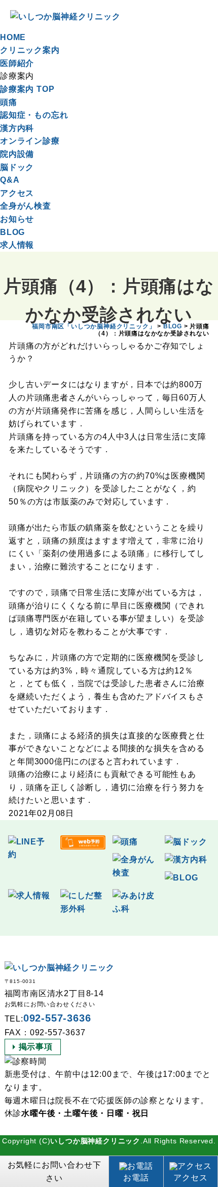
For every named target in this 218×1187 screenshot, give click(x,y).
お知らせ (17, 219)
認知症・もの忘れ (34, 115)
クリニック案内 (30, 50)
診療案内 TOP (27, 89)
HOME (13, 37)
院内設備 (17, 154)
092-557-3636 (57, 1018)
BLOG (12, 232)
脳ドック (17, 167)
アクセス (17, 193)
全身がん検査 (25, 205)
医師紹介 (17, 63)
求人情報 (17, 245)
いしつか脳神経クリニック (95, 1141)
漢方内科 (17, 128)
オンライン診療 (30, 141)
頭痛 (8, 102)
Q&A (9, 180)
